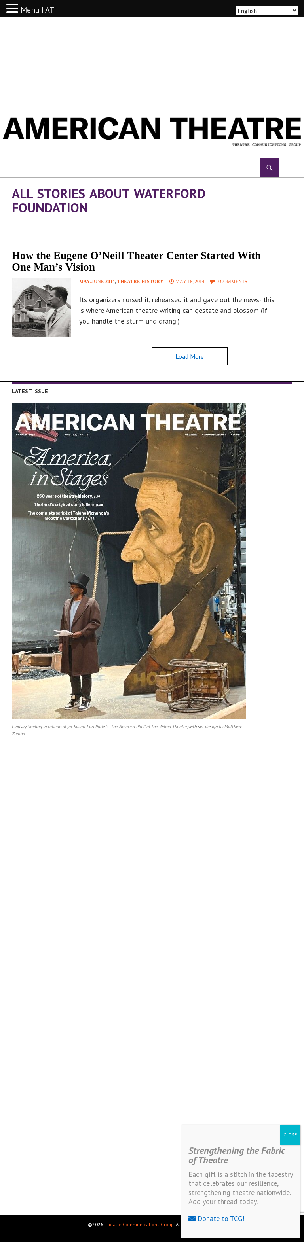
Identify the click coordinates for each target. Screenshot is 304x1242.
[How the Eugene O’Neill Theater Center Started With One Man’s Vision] (41, 307)
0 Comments (232, 281)
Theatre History (140, 281)
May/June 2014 (97, 281)
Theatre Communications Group (139, 1224)
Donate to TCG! (220, 1218)
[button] (13, 9)
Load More (189, 356)
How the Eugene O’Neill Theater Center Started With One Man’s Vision (136, 261)
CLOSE (290, 1135)
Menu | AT (37, 10)
